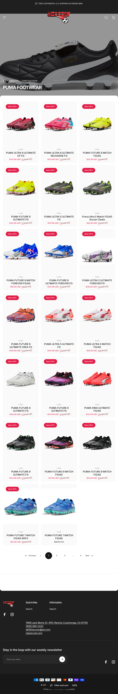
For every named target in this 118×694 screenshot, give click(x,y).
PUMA (21, 149)
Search (29, 609)
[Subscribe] (62, 659)
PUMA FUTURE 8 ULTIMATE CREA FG (21, 346)
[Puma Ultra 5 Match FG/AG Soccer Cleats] (97, 187)
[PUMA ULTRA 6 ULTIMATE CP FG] (21, 123)
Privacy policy (47, 689)
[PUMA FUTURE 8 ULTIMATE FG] (21, 187)
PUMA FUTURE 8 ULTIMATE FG (21, 218)
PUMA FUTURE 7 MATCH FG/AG (59, 537)
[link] (34, 626)
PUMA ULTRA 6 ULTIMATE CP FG (21, 154)
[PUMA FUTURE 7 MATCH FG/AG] (59, 506)
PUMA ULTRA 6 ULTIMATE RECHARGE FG (59, 154)
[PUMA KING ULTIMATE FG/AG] (97, 378)
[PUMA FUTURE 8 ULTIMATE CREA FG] (21, 315)
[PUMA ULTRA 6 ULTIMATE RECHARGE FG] (59, 123)
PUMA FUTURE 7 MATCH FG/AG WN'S (21, 537)
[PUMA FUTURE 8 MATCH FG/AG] (97, 123)
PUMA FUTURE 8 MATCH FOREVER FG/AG (21, 282)
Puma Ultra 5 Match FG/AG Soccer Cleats (97, 218)
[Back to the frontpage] (4, 80)
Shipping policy (70, 689)
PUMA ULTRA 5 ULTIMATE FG (59, 218)
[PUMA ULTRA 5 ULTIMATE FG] (59, 187)
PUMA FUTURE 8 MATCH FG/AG (97, 154)
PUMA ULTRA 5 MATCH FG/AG (97, 346)
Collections (13, 81)
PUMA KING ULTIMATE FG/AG (97, 409)
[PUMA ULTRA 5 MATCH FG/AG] (97, 315)
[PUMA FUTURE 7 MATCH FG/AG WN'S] (21, 506)
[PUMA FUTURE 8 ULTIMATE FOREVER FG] (59, 251)
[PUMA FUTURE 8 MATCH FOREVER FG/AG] (21, 251)
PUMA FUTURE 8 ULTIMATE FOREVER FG (59, 282)
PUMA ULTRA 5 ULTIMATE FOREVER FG (97, 282)
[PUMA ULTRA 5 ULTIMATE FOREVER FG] (97, 251)
